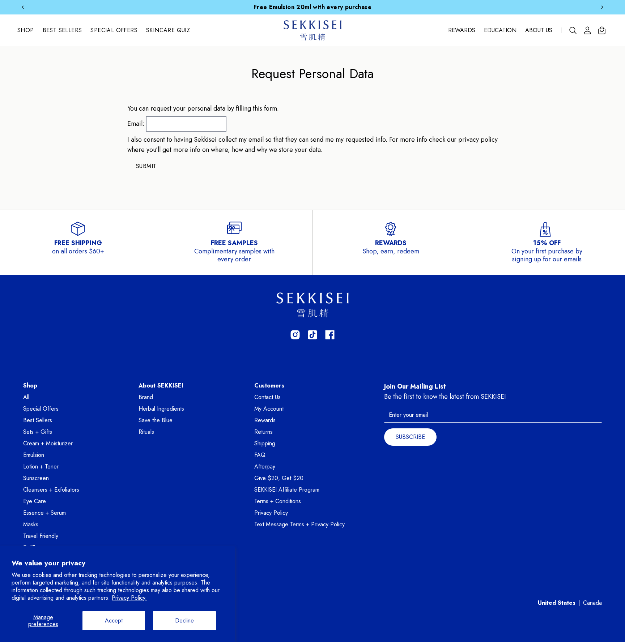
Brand (146, 397)
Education (500, 30)
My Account (269, 409)
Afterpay (264, 466)
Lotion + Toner (41, 466)
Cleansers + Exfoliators (51, 489)
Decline (184, 620)
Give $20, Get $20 (278, 478)
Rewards (461, 30)
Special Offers (113, 30)
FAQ (259, 455)
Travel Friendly (40, 536)
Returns (263, 432)
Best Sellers (62, 30)
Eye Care (34, 501)
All (26, 397)
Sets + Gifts (37, 432)
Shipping (264, 443)
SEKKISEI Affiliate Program (286, 489)
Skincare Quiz (168, 30)
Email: (135, 123)
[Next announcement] (602, 7)
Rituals (146, 432)
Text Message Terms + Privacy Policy (299, 524)
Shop (25, 30)
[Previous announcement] (23, 7)
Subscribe (410, 437)
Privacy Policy (271, 513)
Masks (30, 524)
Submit (146, 166)
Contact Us (267, 397)
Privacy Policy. (129, 598)
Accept (114, 620)
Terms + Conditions (277, 501)
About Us (538, 30)
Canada (592, 603)
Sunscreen (36, 478)
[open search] (573, 30)
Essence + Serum (44, 513)
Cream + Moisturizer (48, 443)
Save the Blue (156, 420)
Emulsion (33, 455)
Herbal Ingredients (161, 409)
